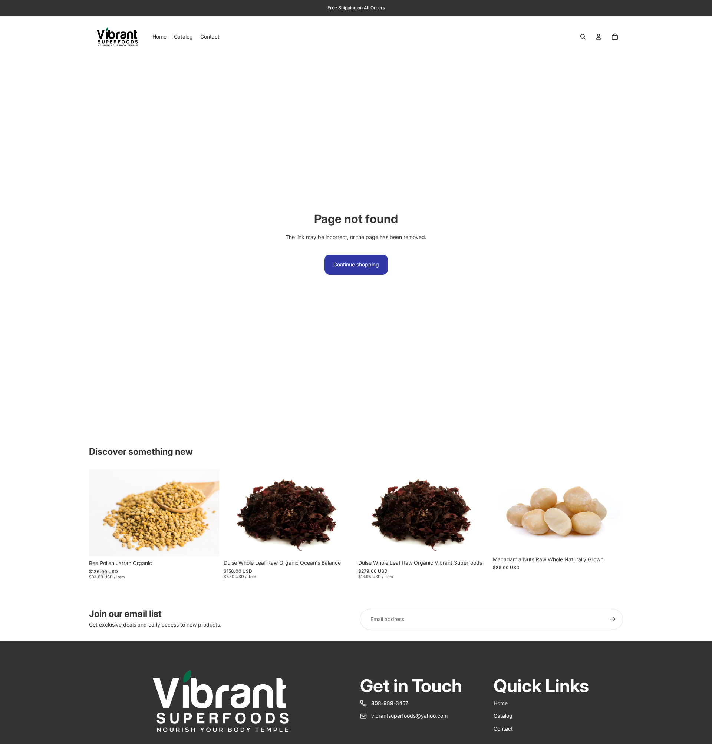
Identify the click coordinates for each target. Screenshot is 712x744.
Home (501, 703)
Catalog (503, 716)
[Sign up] (613, 619)
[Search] (583, 37)
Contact (503, 728)
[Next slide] (477, 513)
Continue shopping (356, 264)
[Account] (598, 37)
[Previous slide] (369, 513)
